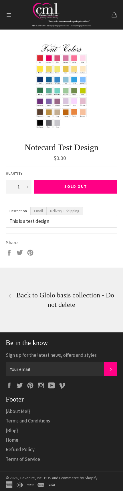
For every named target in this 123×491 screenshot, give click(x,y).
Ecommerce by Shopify (78, 478)
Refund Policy (20, 449)
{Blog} (12, 430)
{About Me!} (18, 411)
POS (47, 478)
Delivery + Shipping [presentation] (64, 211)
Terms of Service (23, 459)
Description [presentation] (18, 211)
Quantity (14, 173)
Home (12, 440)
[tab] (18, 211)
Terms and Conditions (28, 421)
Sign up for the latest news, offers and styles (51, 355)
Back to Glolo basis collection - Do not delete (64, 299)
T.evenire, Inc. (31, 478)
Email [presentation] (38, 211)
